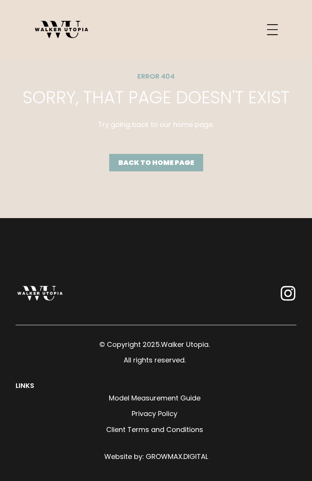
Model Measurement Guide (155, 398)
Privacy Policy (154, 413)
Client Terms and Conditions (154, 429)
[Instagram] (288, 293)
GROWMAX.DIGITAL (177, 456)
